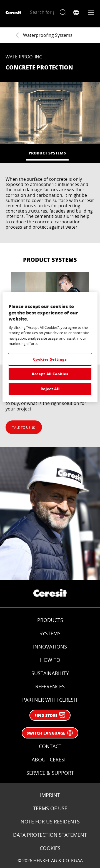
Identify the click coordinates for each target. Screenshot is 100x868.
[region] (50, 347)
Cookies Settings (50, 359)
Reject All (50, 388)
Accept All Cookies (50, 373)
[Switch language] (76, 12)
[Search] (64, 12)
